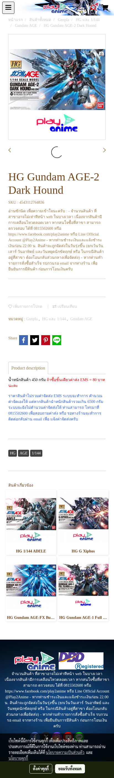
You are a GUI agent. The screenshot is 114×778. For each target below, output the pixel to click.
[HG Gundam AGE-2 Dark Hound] (57, 87)
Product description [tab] (28, 368)
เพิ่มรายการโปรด (27, 306)
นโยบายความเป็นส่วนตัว (65, 752)
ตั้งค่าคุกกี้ (41, 768)
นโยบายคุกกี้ (18, 758)
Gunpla (32, 319)
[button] (91, 8)
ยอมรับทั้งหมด (70, 768)
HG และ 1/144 (54, 319)
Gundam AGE (81, 319)
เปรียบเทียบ (66, 306)
